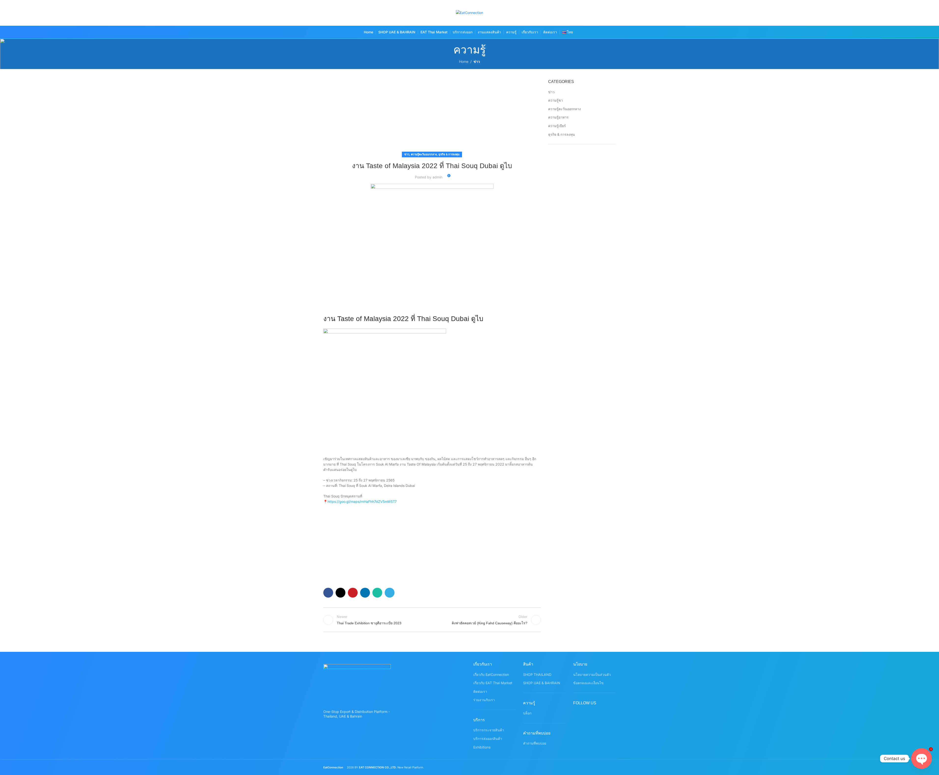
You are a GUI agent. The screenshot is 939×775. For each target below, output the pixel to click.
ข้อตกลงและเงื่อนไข (588, 683)
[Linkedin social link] (365, 593)
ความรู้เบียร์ (557, 126)
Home (463, 61)
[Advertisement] (432, 115)
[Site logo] (469, 12)
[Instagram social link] (592, 12)
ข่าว (477, 61)
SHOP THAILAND (537, 674)
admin (437, 177)
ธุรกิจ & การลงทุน (449, 154)
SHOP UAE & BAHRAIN (541, 683)
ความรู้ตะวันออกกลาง (424, 154)
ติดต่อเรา (480, 691)
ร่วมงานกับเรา (484, 700)
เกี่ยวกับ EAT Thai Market (492, 683)
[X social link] (582, 12)
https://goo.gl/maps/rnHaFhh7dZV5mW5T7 (362, 501)
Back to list (432, 620)
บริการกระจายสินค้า (488, 730)
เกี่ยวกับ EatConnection (491, 674)
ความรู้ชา (555, 100)
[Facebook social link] (573, 12)
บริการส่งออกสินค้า (487, 738)
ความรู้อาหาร (558, 117)
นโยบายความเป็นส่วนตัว (592, 674)
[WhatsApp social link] (611, 12)
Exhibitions (481, 747)
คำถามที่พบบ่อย (534, 743)
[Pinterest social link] (601, 12)
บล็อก (527, 713)
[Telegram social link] (390, 593)
